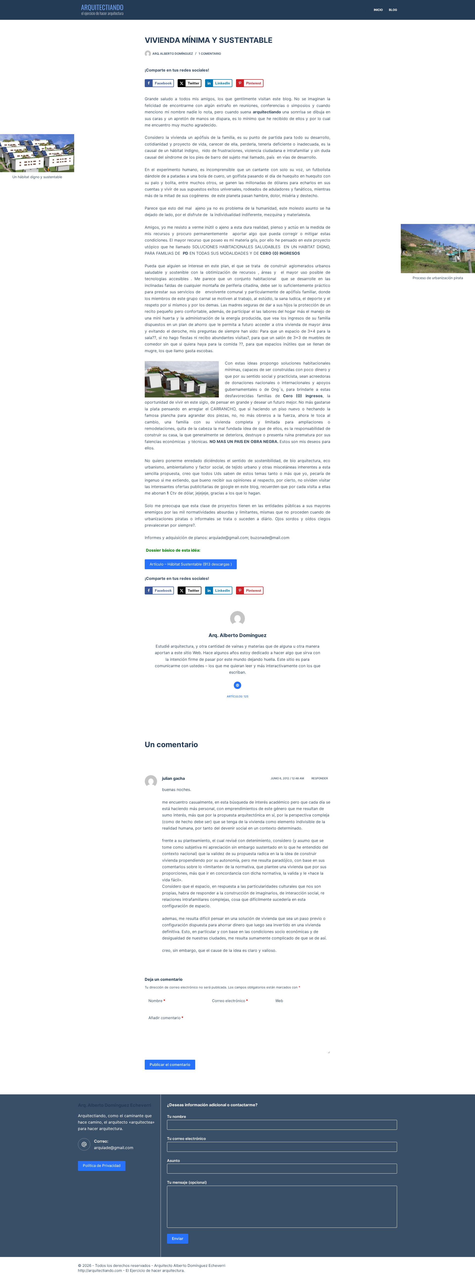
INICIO (378, 10)
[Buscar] (364, 10)
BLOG (393, 10)
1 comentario (210, 53)
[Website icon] (237, 685)
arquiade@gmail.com (113, 1147)
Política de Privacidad (101, 1165)
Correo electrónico (230, 1000)
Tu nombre (176, 1116)
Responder (319, 778)
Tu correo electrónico (186, 1138)
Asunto (173, 1160)
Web (279, 1000)
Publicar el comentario (170, 1064)
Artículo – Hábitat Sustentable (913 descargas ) (191, 564)
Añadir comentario (165, 1017)
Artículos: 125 (237, 696)
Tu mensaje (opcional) (187, 1182)
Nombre (156, 1000)
